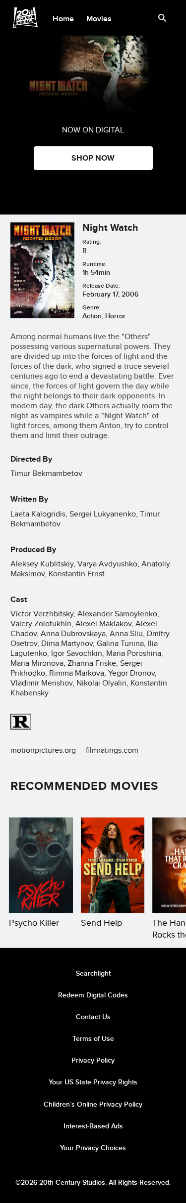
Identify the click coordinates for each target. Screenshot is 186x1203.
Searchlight (93, 973)
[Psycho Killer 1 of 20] (41, 865)
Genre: (91, 307)
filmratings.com (112, 750)
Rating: (91, 241)
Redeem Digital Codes (93, 995)
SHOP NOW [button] (93, 158)
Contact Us (93, 1017)
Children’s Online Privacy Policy (93, 1104)
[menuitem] (63, 18)
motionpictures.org (43, 750)
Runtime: (94, 263)
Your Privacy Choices (93, 1148)
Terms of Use (93, 1038)
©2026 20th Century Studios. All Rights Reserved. (93, 1182)
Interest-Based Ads (93, 1126)
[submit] (162, 18)
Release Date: (101, 285)
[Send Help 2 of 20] (113, 865)
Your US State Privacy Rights (93, 1082)
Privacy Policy (93, 1060)
